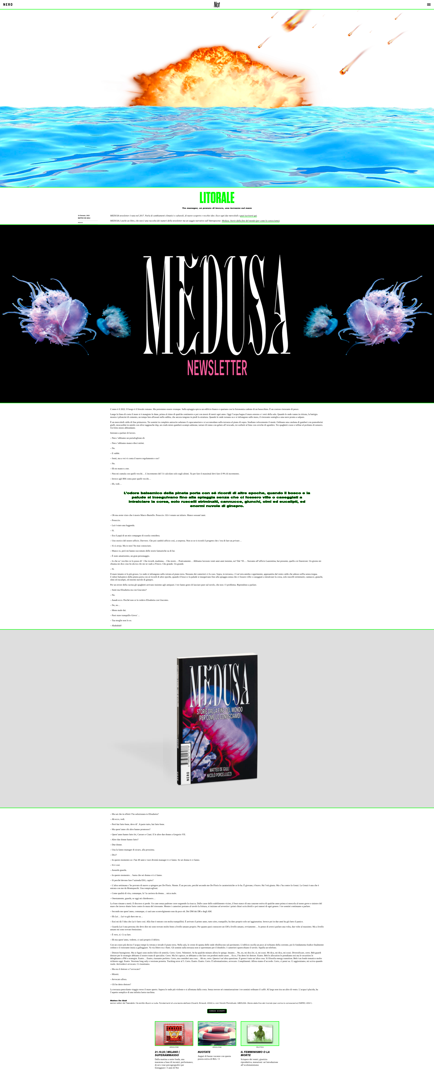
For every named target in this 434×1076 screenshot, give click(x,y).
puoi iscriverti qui (248, 215)
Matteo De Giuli (84, 218)
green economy (217, 1011)
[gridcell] (217, 1003)
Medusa (80, 223)
